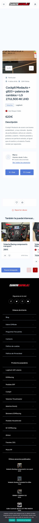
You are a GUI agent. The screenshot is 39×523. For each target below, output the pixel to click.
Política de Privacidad (14, 353)
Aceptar (12, 520)
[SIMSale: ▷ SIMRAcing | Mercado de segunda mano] (19, 4)
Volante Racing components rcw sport (19, 469)
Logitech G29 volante (13, 370)
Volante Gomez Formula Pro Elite (19, 482)
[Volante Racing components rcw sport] (19, 465)
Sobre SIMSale (11, 324)
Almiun (8, 435)
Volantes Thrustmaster (14, 399)
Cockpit (8, 392)
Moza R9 (9, 450)
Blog (7, 317)
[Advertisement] (19, 28)
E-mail (28, 172)
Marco (14, 155)
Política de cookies (13, 346)
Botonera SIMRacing (13, 413)
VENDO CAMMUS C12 (19, 495)
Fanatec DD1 (10, 442)
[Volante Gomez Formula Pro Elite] (19, 478)
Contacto (9, 339)
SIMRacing (10, 377)
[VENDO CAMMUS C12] (19, 492)
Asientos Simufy (11, 406)
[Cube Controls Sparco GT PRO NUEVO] (19, 505)
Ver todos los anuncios (21, 162)
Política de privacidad (23, 520)
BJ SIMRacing (11, 428)
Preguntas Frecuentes (14, 332)
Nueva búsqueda (10, 270)
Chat (13, 172)
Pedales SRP (10, 384)
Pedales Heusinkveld (13, 421)
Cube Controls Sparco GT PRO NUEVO (19, 508)
